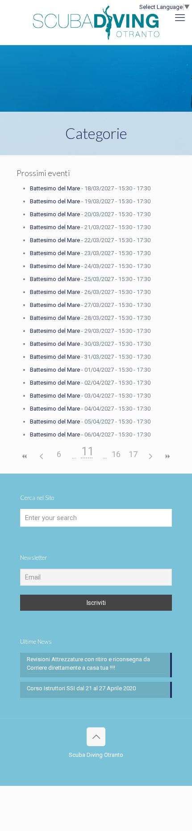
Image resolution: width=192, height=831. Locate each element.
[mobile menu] (180, 17)
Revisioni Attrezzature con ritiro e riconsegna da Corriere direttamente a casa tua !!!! (88, 663)
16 (116, 454)
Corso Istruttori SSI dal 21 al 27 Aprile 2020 (81, 688)
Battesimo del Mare (55, 188)
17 (133, 454)
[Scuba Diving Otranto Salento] (96, 22)
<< (25, 456)
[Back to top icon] (96, 736)
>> (167, 456)
